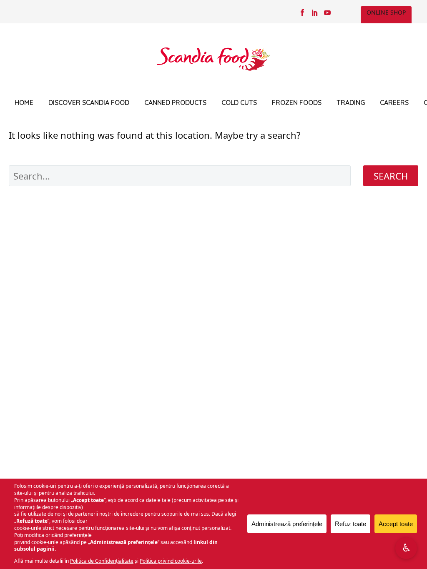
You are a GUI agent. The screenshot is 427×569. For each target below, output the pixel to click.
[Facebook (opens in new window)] (302, 12)
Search (391, 176)
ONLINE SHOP (386, 12)
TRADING (351, 102)
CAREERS (394, 102)
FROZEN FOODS (297, 102)
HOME (24, 102)
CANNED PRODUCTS (175, 102)
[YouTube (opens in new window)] (327, 12)
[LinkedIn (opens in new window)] (315, 12)
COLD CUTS (239, 102)
